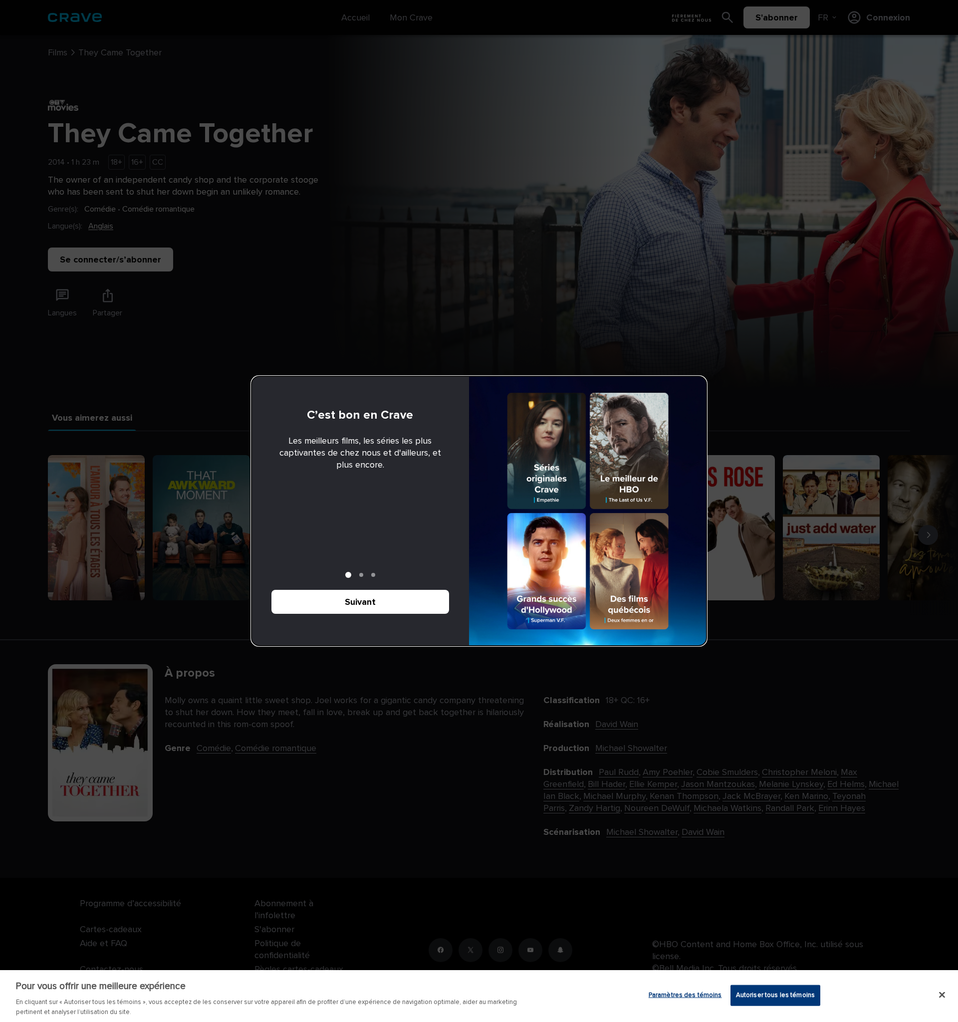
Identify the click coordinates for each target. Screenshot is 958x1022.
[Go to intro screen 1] (348, 575)
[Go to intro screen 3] (373, 575)
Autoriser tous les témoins (775, 995)
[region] (479, 996)
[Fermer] (942, 995)
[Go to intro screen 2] (361, 575)
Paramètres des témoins (685, 995)
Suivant (360, 601)
